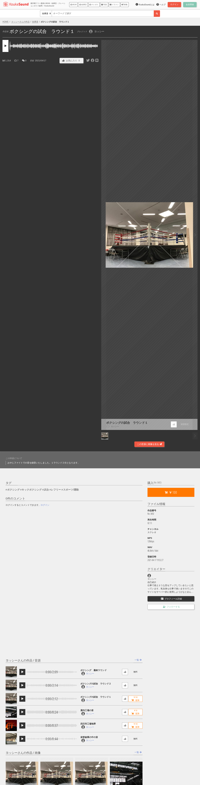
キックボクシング (32, 489)
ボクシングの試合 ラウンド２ (95, 683)
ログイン (45, 505)
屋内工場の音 (87, 710)
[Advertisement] (50, 438)
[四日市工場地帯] (11, 725)
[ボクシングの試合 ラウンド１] (11, 698)
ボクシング (13, 489)
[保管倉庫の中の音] (11, 738)
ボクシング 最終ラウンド (93, 670)
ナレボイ (94, 4)
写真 (105, 4)
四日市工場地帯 (88, 723)
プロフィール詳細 (173, 598)
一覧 (137, 660)
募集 (126, 4)
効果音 (84, 4)
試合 (46, 489)
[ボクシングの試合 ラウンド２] (11, 685)
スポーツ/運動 (71, 489)
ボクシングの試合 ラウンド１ (127, 422)
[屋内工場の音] (11, 712)
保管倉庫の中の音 (89, 737)
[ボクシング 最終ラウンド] (11, 672)
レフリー (56, 489)
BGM (74, 4)
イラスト (115, 4)
